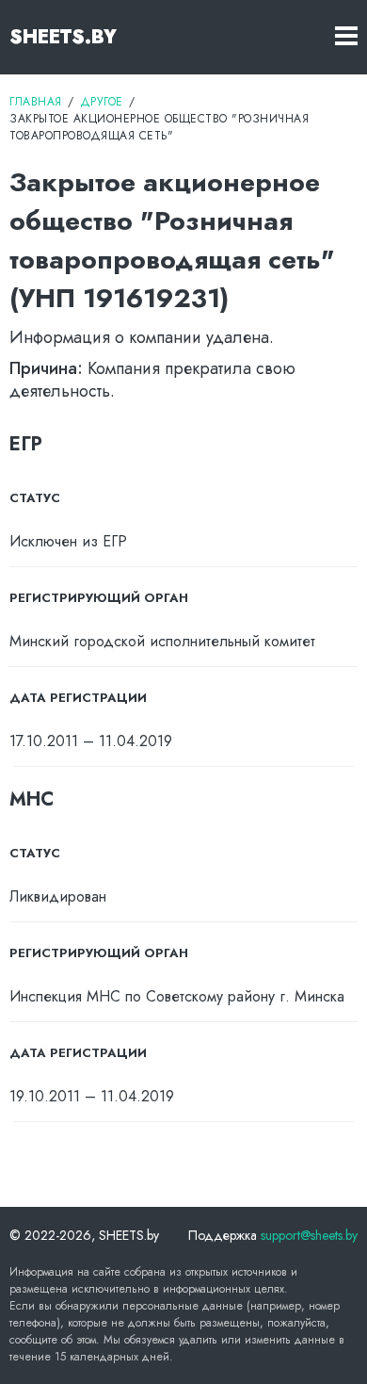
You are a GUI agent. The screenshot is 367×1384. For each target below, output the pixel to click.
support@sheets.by (309, 1235)
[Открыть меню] (346, 37)
